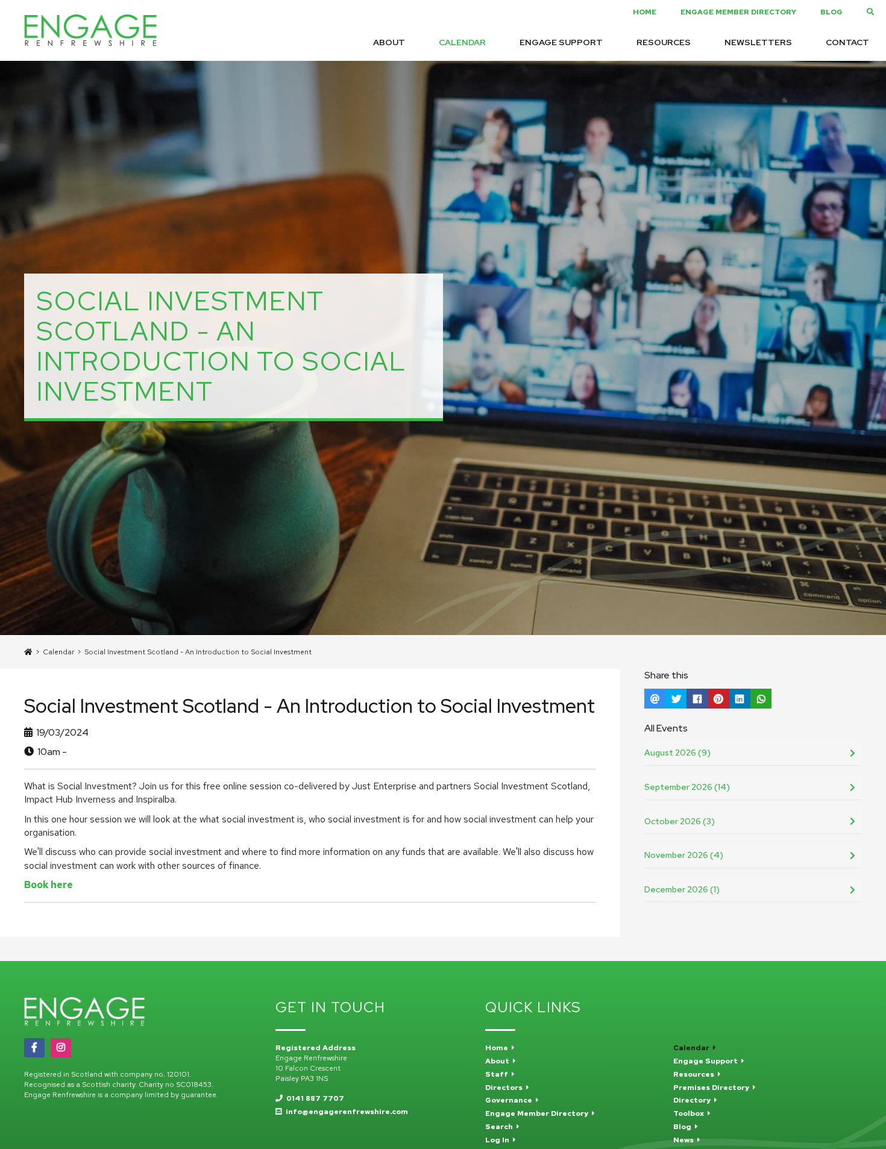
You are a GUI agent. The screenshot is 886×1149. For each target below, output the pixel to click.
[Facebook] (34, 1047)
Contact (847, 42)
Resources (663, 42)
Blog (831, 12)
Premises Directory (713, 1087)
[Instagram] (61, 1047)
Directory (693, 1100)
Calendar (462, 42)
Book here (48, 884)
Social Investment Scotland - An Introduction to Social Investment (198, 652)
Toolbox (690, 1113)
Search (501, 1127)
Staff (498, 1074)
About (389, 42)
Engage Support (561, 42)
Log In (499, 1140)
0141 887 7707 (313, 1098)
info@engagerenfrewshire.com (345, 1111)
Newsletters (758, 42)
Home (644, 12)
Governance (510, 1100)
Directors (505, 1087)
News (685, 1140)
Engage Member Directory (738, 12)
